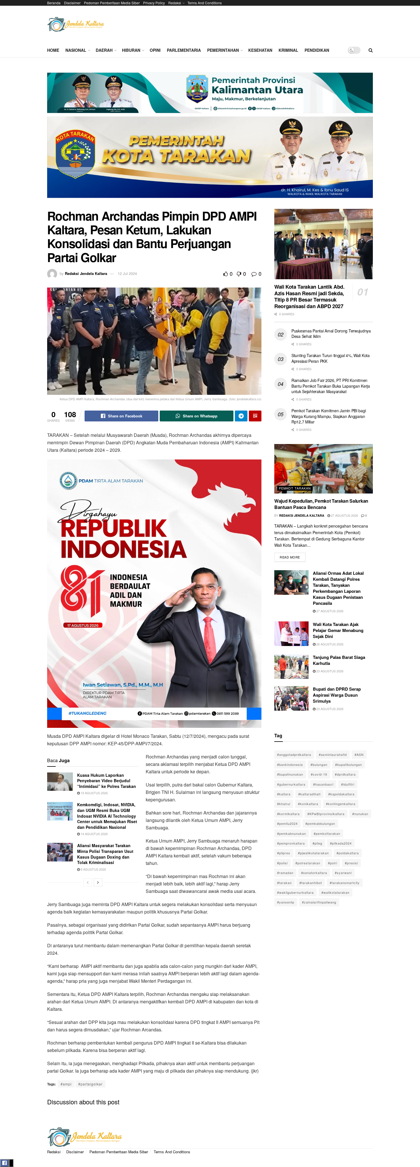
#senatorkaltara (314, 872)
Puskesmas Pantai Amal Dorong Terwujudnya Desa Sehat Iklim (331, 333)
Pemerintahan (223, 50)
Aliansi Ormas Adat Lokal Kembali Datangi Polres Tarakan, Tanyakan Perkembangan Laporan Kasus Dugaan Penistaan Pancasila (338, 588)
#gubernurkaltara (291, 784)
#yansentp (285, 902)
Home (53, 50)
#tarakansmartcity (345, 882)
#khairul (283, 803)
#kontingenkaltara (340, 803)
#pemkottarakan (327, 833)
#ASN (359, 754)
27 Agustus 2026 (344, 515)
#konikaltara (308, 803)
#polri (332, 863)
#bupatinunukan (290, 774)
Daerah (104, 50)
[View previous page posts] (87, 882)
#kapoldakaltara (341, 794)
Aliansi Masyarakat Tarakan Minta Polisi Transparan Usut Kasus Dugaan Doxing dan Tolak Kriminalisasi (105, 854)
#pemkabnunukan (291, 833)
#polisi (282, 863)
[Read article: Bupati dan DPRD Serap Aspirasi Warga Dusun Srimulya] (291, 698)
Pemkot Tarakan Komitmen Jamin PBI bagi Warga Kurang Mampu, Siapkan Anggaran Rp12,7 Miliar (328, 416)
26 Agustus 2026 (329, 644)
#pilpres (283, 853)
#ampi (66, 1083)
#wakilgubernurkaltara (295, 892)
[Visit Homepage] (75, 24)
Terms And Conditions (204, 2)
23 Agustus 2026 (329, 671)
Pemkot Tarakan (295, 488)
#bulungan (319, 764)
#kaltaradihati (309, 794)
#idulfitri (347, 784)
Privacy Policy (154, 2)
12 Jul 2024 (127, 273)
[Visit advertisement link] (210, 137)
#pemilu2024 (287, 823)
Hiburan (131, 50)
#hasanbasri (323, 784)
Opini (155, 50)
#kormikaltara (288, 813)
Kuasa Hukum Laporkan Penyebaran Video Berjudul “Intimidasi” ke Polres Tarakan (106, 780)
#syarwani (343, 872)
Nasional (75, 50)
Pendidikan (317, 50)
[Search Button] (371, 50)
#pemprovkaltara (291, 843)
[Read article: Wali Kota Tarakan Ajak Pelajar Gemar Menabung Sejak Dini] (291, 633)
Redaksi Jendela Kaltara (86, 273)
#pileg (317, 843)
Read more (292, 556)
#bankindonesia (290, 764)
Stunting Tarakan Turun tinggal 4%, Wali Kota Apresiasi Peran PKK (330, 358)
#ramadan (285, 872)
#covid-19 (319, 774)
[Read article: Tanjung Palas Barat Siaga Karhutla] (291, 666)
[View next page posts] (98, 882)
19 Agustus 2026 (94, 792)
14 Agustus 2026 (94, 833)
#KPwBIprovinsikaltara (326, 813)
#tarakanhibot (310, 882)
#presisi (351, 863)
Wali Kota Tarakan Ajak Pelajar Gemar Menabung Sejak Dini (338, 630)
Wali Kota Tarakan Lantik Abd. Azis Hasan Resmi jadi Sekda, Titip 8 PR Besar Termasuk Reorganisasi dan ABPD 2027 (309, 296)
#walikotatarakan (335, 892)
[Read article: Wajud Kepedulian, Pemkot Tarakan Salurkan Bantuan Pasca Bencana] (323, 469)
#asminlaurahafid (333, 754)
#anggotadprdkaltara (294, 754)
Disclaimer (72, 2)
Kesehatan (260, 50)
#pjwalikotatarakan (313, 853)
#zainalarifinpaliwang (319, 902)
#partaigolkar (90, 1083)
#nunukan (360, 813)
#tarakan (284, 882)
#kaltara (284, 794)
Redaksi (174, 2)
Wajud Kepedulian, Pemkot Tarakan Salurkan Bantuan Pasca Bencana (321, 504)
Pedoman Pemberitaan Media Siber (112, 2)
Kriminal (288, 50)
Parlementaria (184, 50)
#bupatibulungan (348, 764)
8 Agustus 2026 (93, 869)
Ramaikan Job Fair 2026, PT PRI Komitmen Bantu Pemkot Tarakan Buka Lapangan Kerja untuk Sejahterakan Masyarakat (330, 385)
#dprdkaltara (345, 774)
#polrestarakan (307, 863)
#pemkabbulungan (320, 823)
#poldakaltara (348, 853)
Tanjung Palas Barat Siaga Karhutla (339, 660)
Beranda (54, 2)
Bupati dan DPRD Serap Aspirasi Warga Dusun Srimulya (337, 695)
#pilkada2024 (341, 843)
